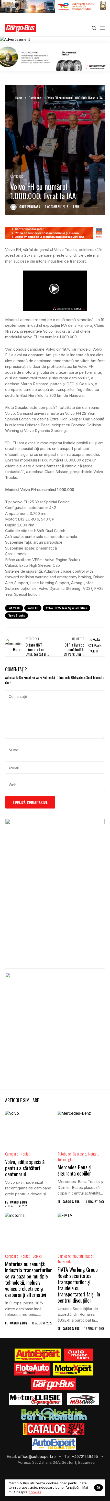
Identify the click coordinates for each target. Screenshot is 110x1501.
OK (98, 1487)
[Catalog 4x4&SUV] (54, 1429)
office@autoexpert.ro (37, 1456)
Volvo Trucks (16, 615)
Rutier (89, 1256)
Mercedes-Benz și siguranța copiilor (74, 1170)
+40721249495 (85, 1456)
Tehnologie (65, 1159)
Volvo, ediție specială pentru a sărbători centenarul (25, 1168)
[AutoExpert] (38, 1355)
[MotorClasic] (35, 1399)
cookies (35, 1492)
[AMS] (78, 1355)
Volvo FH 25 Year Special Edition (66, 608)
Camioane (35, 97)
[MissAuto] (83, 1399)
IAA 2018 (14, 608)
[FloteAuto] (32, 1369)
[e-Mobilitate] (54, 1414)
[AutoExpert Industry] (53, 1444)
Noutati (25, 1154)
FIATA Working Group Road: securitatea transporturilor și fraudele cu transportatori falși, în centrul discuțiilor (79, 1285)
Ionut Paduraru (29, 206)
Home (19, 97)
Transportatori (67, 1261)
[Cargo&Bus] (53, 1384)
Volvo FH (33, 608)
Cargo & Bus (18, 1202)
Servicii (37, 1256)
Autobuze (64, 1154)
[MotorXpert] (73, 1369)
